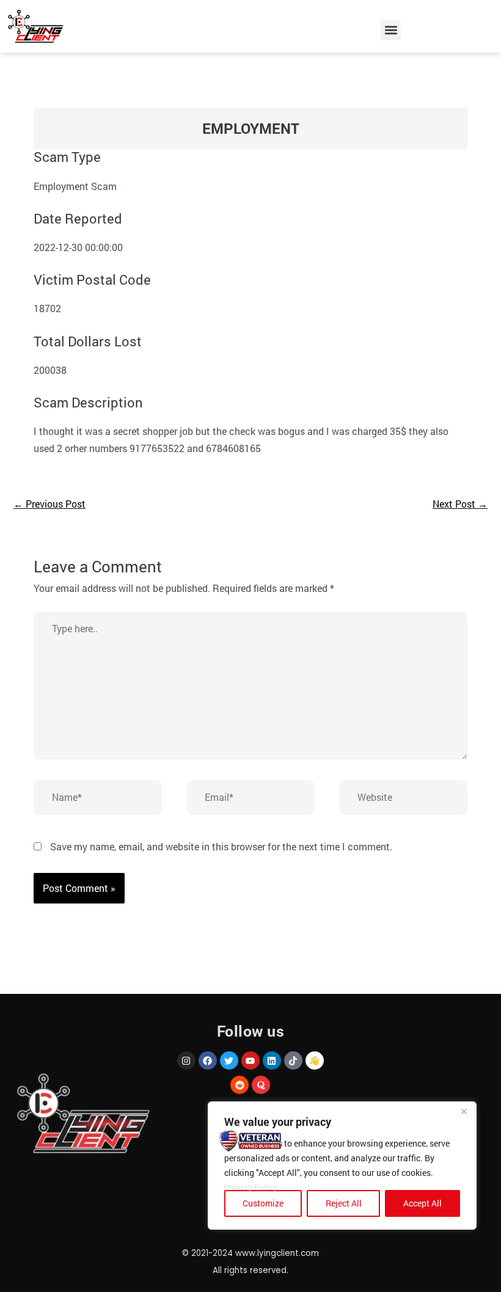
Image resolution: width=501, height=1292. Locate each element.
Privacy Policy (250, 1187)
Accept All (422, 1203)
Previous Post (49, 503)
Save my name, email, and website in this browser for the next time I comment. (221, 846)
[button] (391, 30)
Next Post (460, 503)
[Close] (463, 1111)
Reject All (344, 1203)
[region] (342, 1165)
